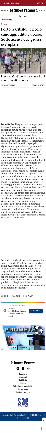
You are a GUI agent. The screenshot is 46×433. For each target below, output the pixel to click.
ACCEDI (42, 11)
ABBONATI (39, 3)
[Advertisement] (20, 106)
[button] (23, 337)
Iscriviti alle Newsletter (10, 3)
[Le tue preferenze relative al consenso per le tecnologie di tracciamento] (41, 428)
